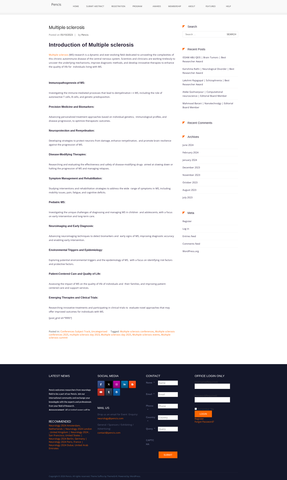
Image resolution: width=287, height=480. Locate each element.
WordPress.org (191, 251)
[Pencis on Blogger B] (132, 384)
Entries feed (189, 236)
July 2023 (187, 197)
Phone (149, 407)
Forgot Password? (204, 421)
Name (150, 382)
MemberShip (174, 6)
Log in (186, 228)
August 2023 (189, 189)
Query (150, 428)
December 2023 (191, 167)
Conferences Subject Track (75, 331)
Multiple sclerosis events (146, 334)
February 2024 (190, 152)
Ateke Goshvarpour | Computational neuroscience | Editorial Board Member (205, 93)
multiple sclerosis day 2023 (85, 334)
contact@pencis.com (108, 432)
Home (76, 6)
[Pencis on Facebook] (100, 384)
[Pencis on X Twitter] (108, 384)
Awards (157, 6)
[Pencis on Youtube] (100, 392)
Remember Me (205, 409)
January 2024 (190, 159)
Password (206, 395)
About (191, 6)
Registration (118, 6)
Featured (211, 6)
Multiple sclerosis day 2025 (116, 334)
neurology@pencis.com (110, 418)
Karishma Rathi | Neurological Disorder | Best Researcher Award (208, 70)
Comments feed (191, 243)
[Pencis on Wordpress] (116, 392)
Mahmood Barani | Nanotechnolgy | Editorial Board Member (208, 105)
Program (137, 6)
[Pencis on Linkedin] (124, 384)
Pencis (56, 4)
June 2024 (188, 145)
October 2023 (190, 182)
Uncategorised (99, 331)
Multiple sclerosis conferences (137, 331)
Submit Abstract (95, 6)
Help (228, 6)
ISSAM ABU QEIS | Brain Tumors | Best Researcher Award (204, 59)
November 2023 (191, 174)
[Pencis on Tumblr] (108, 392)
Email (150, 394)
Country (150, 419)
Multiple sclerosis (67, 27)
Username (206, 381)
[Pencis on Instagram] (116, 384)
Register (187, 221)
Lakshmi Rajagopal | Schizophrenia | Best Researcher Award (206, 82)
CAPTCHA (150, 442)
